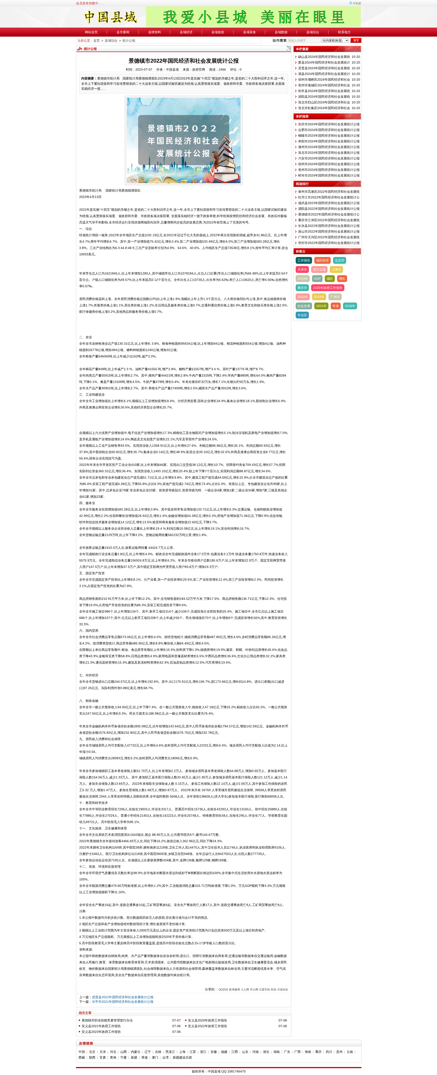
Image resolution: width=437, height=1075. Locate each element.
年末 (336, 306)
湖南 (276, 1052)
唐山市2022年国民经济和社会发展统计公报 (329, 231)
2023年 (302, 278)
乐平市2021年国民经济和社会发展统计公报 (122, 1001)
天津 (102, 1052)
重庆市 (302, 288)
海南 (308, 1052)
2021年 (321, 306)
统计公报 (128, 40)
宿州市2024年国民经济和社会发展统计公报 (329, 164)
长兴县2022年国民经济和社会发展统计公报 (329, 226)
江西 (234, 1052)
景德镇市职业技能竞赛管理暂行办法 (107, 1020)
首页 (96, 40)
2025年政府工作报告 (328, 288)
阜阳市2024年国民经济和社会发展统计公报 (329, 141)
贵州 (339, 1052)
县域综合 (312, 32)
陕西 (92, 1057)
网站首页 (91, 32)
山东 (245, 1052)
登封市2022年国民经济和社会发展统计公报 (329, 243)
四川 (329, 1052)
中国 (82, 1052)
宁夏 (123, 1057)
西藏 (82, 1057)
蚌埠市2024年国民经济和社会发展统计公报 (329, 175)
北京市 (339, 260)
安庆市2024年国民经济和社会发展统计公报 (329, 124)
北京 (92, 1052)
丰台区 (302, 315)
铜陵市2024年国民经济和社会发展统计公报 (329, 135)
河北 (113, 1052)
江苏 (193, 1052)
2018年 (350, 306)
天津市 (302, 269)
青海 (113, 1057)
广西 (297, 1052)
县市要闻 (123, 32)
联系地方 (344, 32)
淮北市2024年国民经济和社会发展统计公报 (329, 152)
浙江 (203, 1052)
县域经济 (186, 32)
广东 (287, 1052)
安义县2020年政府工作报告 (207, 1020)
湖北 (266, 1052)
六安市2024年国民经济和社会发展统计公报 (329, 158)
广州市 (335, 297)
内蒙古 (135, 1052)
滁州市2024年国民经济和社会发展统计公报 (329, 147)
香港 (144, 1057)
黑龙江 (170, 1052)
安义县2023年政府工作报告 (101, 1032)
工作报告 (303, 260)
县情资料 (154, 32)
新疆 (134, 1057)
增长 (342, 278)
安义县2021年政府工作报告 (101, 1026)
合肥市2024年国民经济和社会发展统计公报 (329, 130)
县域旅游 (217, 32)
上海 (182, 1052)
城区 (330, 278)
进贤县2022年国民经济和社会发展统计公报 (122, 997)
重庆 (318, 1052)
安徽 (214, 1052)
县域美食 (249, 32)
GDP (317, 278)
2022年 (302, 297)
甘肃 (102, 1057)
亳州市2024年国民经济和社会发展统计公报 (329, 170)
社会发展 (303, 306)
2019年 (319, 297)
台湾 (165, 1057)
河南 (255, 1052)
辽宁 (148, 1052)
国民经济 (322, 260)
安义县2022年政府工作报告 (207, 1026)
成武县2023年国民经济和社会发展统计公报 (329, 203)
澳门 (155, 1057)
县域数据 (281, 32)
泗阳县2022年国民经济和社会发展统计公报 (329, 208)
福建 (224, 1052)
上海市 (336, 269)
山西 (123, 1052)
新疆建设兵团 (182, 1057)
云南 (350, 1052)
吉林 (158, 1052)
